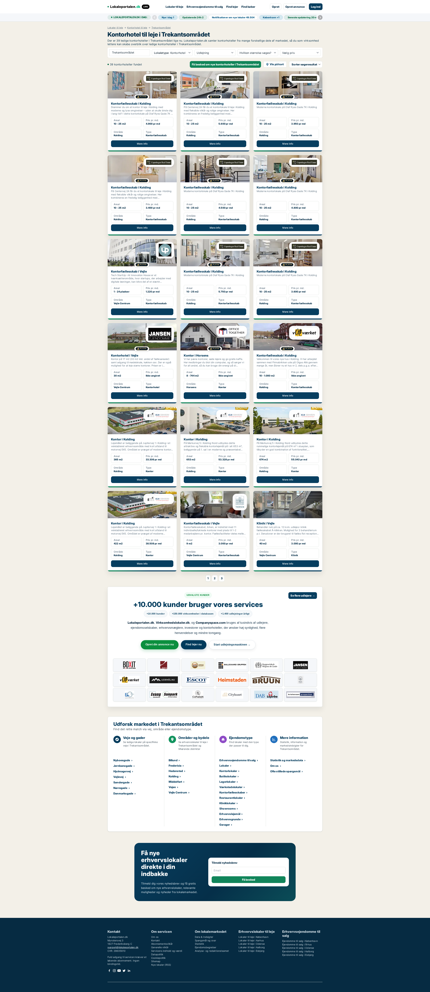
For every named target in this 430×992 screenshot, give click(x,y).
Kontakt (155, 940)
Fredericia (175, 765)
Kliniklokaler (227, 803)
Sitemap (155, 961)
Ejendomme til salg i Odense (298, 947)
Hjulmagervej (122, 771)
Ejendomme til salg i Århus (297, 944)
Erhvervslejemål (229, 814)
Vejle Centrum (178, 792)
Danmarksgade (123, 793)
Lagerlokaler (227, 781)
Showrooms (227, 808)
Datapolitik (157, 954)
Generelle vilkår (159, 947)
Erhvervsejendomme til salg (205, 6)
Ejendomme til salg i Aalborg (298, 951)
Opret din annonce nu (159, 644)
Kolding (174, 776)
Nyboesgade (121, 760)
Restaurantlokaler (231, 797)
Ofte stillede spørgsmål (285, 771)
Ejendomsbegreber (205, 947)
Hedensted (176, 771)
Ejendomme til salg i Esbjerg (298, 954)
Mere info (142, 143)
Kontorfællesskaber (232, 792)
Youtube (119, 971)
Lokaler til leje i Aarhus (251, 940)
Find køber (248, 6)
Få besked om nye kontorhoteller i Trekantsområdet (225, 64)
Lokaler (224, 765)
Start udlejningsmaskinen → (232, 644)
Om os (274, 765)
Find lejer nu (194, 644)
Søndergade (121, 782)
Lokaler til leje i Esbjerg (251, 950)
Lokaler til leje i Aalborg (252, 947)
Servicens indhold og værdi (166, 950)
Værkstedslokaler (230, 787)
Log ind (315, 6)
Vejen (172, 787)
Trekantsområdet (161, 27)
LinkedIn (129, 971)
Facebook (109, 971)
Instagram (114, 971)
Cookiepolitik (158, 957)
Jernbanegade (122, 765)
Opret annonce (295, 6)
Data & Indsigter (204, 936)
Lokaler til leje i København (254, 936)
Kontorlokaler (228, 771)
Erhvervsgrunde (230, 819)
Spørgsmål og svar (205, 940)
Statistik (199, 943)
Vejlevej (118, 777)
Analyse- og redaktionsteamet (212, 950)
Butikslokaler (227, 776)
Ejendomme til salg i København (300, 941)
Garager (224, 824)
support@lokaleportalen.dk (123, 947)
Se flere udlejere (302, 595)
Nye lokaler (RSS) (161, 964)
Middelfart (175, 781)
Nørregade (120, 788)
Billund (173, 760)
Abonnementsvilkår (162, 943)
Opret (275, 6)
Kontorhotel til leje (137, 27)
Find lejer (232, 6)
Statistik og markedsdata (286, 760)
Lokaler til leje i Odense (252, 943)
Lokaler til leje (174, 6)
